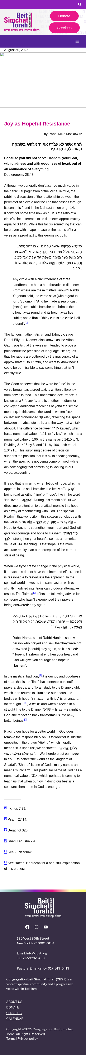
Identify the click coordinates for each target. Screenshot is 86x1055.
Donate (64, 16)
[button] (80, 5)
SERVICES (14, 1013)
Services (64, 28)
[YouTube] (45, 928)
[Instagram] (36, 928)
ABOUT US (14, 1002)
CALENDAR (14, 1019)
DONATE (12, 1007)
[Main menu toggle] (77, 41)
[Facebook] (27, 928)
